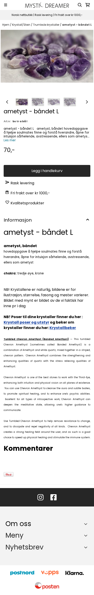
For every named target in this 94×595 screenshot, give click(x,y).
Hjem (6, 25)
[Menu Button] (5, 4)
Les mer (10, 140)
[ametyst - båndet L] (47, 56)
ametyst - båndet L (77, 25)
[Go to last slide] (7, 102)
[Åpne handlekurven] (88, 5)
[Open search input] (80, 5)
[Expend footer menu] (87, 535)
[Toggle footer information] (86, 524)
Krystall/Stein (21, 25)
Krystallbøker (63, 327)
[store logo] (47, 5)
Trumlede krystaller (46, 25)
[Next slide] (86, 102)
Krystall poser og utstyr (26, 322)
